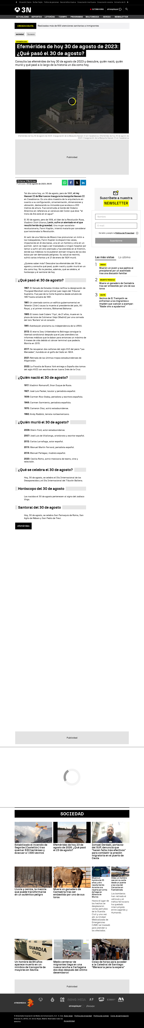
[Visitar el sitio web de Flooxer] (90, 1006)
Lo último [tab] (124, 257)
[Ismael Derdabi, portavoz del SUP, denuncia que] (110, 832)
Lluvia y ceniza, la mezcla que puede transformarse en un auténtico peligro (30, 892)
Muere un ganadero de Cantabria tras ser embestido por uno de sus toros (117, 286)
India (103, 265)
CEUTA (102, 295)
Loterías (50, 17)
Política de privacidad (83, 1016)
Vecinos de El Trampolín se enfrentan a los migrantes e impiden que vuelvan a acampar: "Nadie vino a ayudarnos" (116, 302)
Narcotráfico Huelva (68, 2)
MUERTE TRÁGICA (107, 280)
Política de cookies (101, 1016)
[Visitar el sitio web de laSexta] (52, 1000)
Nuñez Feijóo (37, 2)
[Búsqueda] (126, 9)
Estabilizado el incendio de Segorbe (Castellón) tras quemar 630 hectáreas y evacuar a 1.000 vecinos (31, 848)
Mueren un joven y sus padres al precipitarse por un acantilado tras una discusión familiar (116, 271)
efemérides (23, 526)
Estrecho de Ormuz (121, 2)
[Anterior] (16, 2)
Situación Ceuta (25, 2)
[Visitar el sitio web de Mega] (82, 1000)
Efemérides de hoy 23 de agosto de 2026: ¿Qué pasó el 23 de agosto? (69, 847)
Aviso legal (68, 1016)
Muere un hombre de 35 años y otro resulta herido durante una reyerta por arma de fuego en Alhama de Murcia (99, 887)
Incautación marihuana (86, 2)
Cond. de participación (120, 1016)
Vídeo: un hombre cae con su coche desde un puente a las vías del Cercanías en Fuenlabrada (119, 884)
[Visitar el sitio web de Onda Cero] (101, 1000)
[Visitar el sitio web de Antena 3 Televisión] (43, 1000)
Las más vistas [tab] (104, 257)
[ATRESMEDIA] (24, 1003)
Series (107, 17)
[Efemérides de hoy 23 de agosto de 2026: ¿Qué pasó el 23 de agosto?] (72, 832)
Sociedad (72, 814)
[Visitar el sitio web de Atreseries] (91, 1000)
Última (98, 9)
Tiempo (63, 17)
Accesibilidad (69, 1021)
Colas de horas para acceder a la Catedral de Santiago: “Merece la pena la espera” (109, 964)
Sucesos (31, 34)
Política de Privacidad (124, 233)
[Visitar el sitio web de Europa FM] (111, 1000)
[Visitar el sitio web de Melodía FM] (121, 1000)
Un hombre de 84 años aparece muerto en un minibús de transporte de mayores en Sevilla (30, 965)
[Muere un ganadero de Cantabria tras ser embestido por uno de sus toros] (72, 877)
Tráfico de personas (51, 2)
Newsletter (121, 17)
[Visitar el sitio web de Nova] (72, 1000)
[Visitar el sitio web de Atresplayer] (77, 1006)
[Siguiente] (128, 2)
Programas (77, 17)
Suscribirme (116, 240)
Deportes (37, 17)
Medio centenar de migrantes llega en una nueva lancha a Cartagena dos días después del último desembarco (70, 967)
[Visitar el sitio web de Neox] (62, 1000)
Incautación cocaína (105, 2)
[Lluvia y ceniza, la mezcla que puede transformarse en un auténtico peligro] (33, 877)
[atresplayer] (114, 9)
